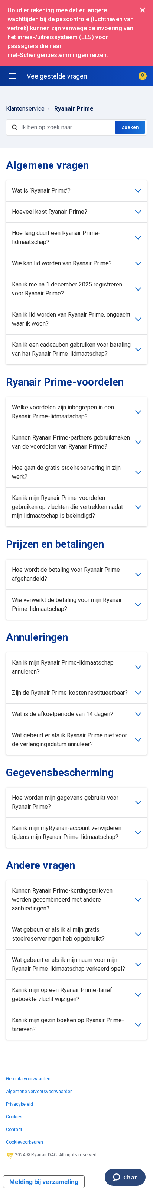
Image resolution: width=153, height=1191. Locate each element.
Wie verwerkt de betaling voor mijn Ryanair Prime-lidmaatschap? (67, 604)
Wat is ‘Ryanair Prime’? (41, 190)
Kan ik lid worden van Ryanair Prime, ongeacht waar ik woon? (71, 319)
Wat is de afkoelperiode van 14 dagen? (62, 714)
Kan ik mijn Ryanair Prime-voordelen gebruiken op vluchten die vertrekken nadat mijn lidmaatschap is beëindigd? (67, 506)
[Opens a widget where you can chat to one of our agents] (125, 1178)
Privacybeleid (19, 1104)
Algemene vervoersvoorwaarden (39, 1091)
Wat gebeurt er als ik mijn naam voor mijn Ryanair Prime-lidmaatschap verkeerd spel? (68, 964)
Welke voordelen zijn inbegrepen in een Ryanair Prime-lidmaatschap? (63, 412)
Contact (14, 1129)
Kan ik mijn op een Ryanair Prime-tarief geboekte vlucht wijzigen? (62, 994)
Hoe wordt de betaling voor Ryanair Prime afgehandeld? (66, 574)
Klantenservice (25, 108)
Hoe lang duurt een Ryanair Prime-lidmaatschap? (56, 237)
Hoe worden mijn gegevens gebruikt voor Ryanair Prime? (65, 802)
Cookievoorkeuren (24, 1142)
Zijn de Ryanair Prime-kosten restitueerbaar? (70, 692)
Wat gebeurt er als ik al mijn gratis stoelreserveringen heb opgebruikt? (58, 934)
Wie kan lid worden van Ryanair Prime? (62, 263)
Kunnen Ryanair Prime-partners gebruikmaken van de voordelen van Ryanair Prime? (71, 442)
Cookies (14, 1116)
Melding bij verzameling (43, 1181)
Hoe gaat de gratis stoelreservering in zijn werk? (66, 472)
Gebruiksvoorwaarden (28, 1078)
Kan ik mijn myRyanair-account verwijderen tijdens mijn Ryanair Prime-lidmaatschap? (66, 832)
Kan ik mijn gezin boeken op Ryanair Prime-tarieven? (68, 1025)
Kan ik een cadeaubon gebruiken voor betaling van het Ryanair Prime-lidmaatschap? (71, 349)
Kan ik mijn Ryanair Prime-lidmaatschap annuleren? (63, 667)
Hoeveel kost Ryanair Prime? (49, 211)
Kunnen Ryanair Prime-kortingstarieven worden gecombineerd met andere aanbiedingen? (62, 899)
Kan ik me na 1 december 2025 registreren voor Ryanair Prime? (67, 289)
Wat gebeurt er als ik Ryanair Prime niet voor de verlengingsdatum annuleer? (69, 740)
